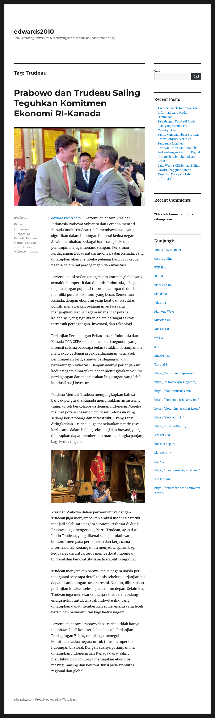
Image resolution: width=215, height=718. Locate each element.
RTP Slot (160, 267)
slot (156, 347)
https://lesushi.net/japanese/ (174, 373)
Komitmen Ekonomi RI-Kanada (22, 234)
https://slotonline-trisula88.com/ (177, 408)
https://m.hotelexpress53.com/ (175, 382)
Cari (157, 70)
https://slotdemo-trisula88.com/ (176, 400)
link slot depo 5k (165, 444)
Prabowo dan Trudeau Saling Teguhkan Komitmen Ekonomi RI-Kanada (77, 103)
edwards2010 (34, 31)
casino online (163, 258)
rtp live (159, 338)
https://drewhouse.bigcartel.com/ (177, 470)
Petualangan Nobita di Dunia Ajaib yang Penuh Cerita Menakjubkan (176, 126)
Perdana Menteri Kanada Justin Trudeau (26, 243)
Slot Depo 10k (163, 285)
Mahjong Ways (164, 311)
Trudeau (33, 251)
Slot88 (158, 276)
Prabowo (20, 251)
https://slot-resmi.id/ (169, 417)
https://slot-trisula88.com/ (172, 391)
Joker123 (160, 303)
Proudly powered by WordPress (56, 699)
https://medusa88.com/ (170, 426)
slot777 (159, 461)
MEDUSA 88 (162, 329)
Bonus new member (167, 250)
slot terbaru (162, 479)
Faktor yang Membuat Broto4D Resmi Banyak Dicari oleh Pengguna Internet (178, 139)
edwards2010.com (66, 218)
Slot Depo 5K (162, 453)
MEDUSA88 (162, 320)
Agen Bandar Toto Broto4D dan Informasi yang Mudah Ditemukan (178, 113)
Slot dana (160, 294)
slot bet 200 (162, 435)
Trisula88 (160, 364)
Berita (18, 223)
